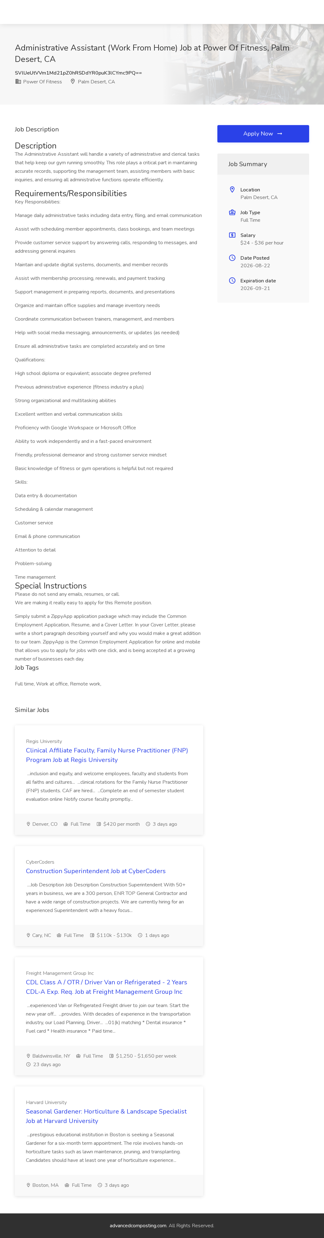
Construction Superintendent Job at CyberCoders (96, 871)
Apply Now (259, 133)
